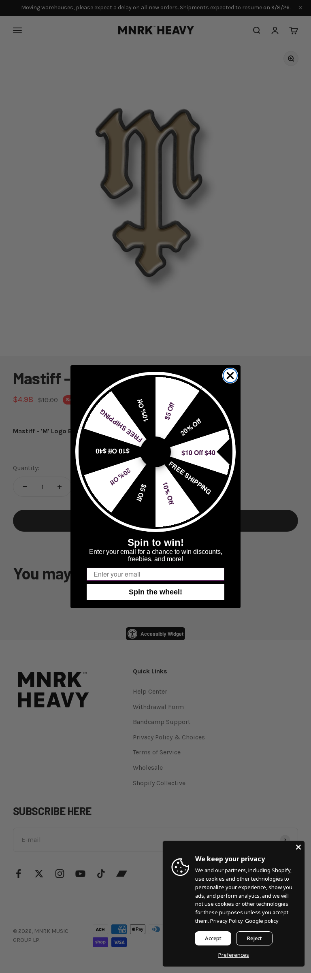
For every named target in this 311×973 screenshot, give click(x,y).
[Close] (298, 847)
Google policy (262, 920)
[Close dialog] (230, 375)
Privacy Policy (226, 920)
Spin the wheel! (155, 592)
